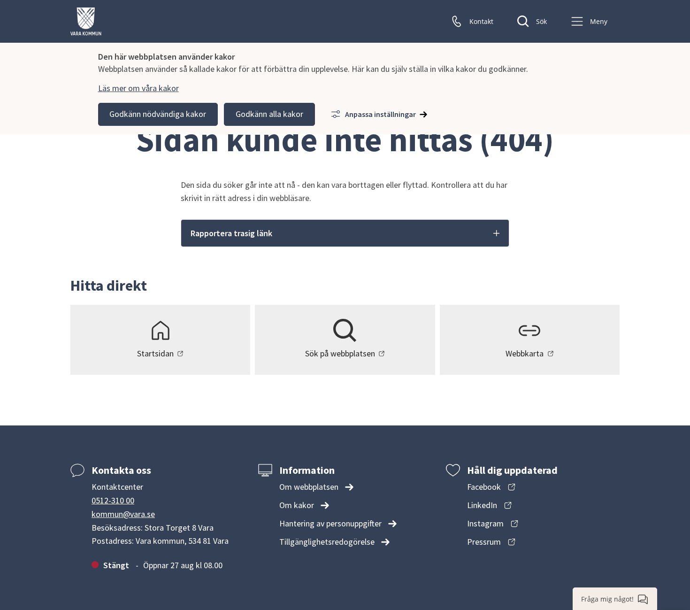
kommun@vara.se (123, 514)
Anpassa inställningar (380, 114)
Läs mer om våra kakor (138, 88)
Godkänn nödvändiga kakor (157, 113)
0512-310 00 (113, 500)
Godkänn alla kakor (269, 113)
